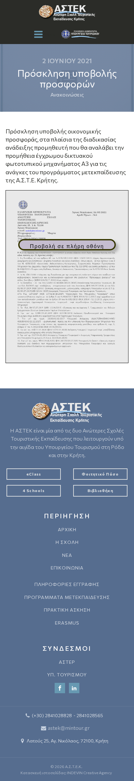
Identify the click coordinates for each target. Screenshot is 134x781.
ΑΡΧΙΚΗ (67, 529)
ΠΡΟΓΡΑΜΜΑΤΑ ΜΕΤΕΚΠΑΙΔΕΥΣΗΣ (67, 597)
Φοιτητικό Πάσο (100, 474)
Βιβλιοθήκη (100, 490)
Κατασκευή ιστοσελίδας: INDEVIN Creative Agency (66, 772)
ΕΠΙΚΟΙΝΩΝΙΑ (67, 567)
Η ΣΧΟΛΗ (67, 542)
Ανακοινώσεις (67, 94)
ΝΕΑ (67, 555)
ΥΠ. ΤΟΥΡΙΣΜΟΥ (67, 674)
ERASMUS (67, 622)
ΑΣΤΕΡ (67, 662)
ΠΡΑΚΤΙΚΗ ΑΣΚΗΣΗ (67, 609)
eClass (33, 474)
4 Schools (34, 490)
